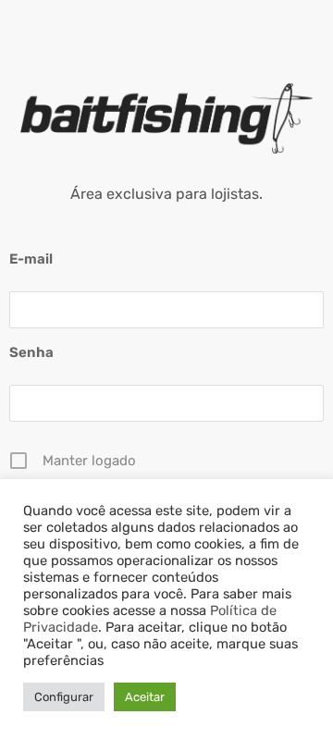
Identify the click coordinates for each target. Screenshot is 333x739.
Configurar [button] (63, 697)
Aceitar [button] (145, 697)
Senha (31, 352)
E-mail (31, 259)
